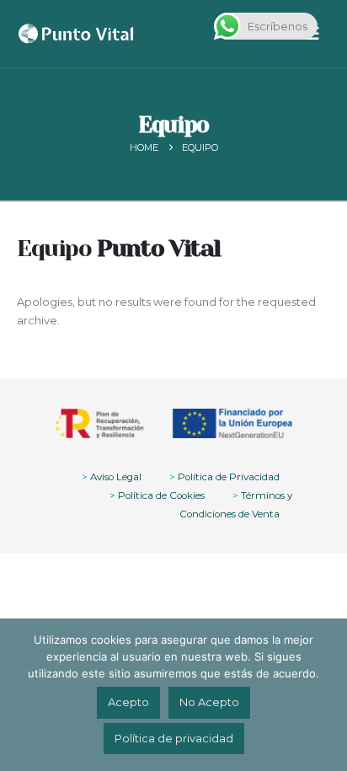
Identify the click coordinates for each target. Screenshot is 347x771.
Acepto (128, 702)
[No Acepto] (326, 695)
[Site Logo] (76, 33)
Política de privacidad (174, 738)
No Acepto (209, 702)
